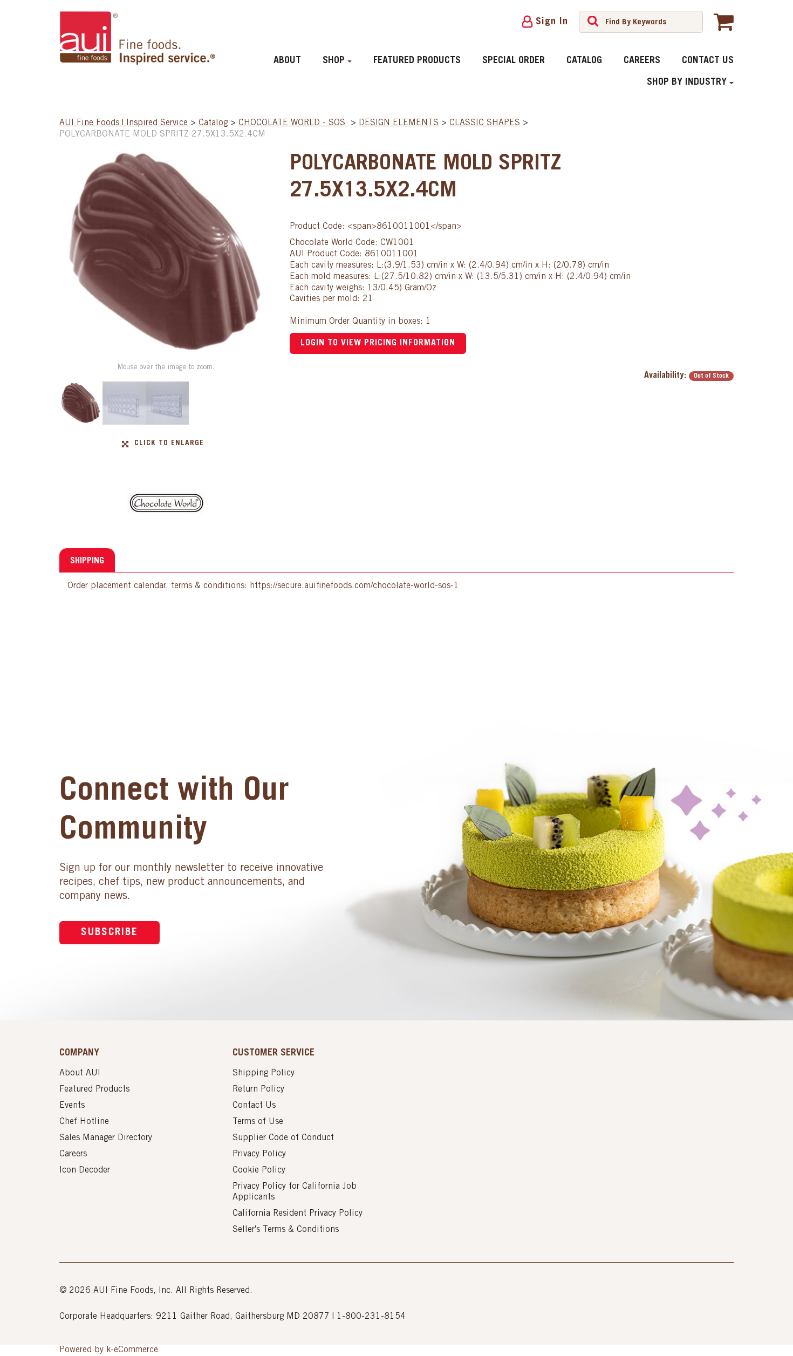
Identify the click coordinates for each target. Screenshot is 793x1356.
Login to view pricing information (377, 343)
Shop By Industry (687, 82)
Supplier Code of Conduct (283, 1138)
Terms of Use (258, 1121)
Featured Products (417, 61)
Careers (642, 61)
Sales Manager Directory (105, 1138)
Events (72, 1105)
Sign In (552, 22)
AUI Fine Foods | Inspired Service (123, 123)
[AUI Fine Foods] (137, 38)
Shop (334, 61)
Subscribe (109, 933)
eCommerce (136, 1350)
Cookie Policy (259, 1170)
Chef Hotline (84, 1121)
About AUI (79, 1073)
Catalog (584, 61)
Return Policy (258, 1089)
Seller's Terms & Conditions (286, 1229)
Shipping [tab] (87, 561)
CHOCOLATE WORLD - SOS (293, 123)
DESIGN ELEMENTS (399, 123)
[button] (724, 21)
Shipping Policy (264, 1073)
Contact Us (708, 61)
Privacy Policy (259, 1154)
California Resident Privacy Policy (298, 1213)
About (287, 61)
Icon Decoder (84, 1170)
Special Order (513, 61)
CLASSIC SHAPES (484, 123)
